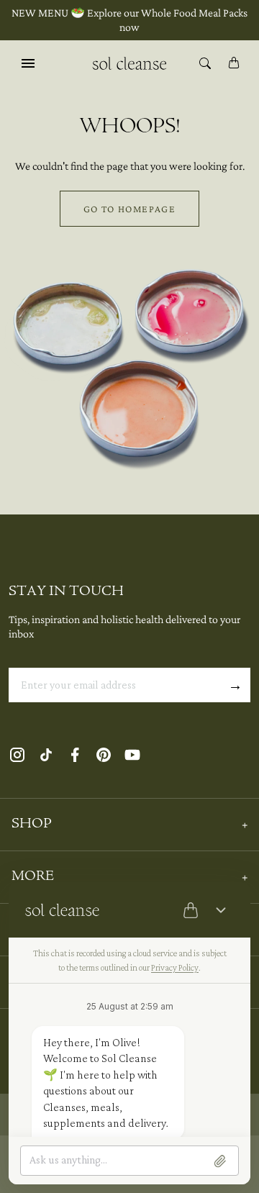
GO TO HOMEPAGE (129, 208)
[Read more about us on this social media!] (17, 754)
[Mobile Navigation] (28, 62)
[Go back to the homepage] (129, 62)
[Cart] (234, 62)
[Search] (205, 62)
